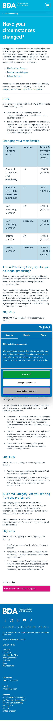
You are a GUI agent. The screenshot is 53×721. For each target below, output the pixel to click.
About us (6, 649)
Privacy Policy (27, 627)
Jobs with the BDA (10, 655)
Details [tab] (26, 335)
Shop (5, 663)
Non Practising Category (17, 68)
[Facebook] (5, 620)
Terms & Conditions (41, 627)
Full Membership (11, 14)
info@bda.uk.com (10, 689)
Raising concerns (10, 658)
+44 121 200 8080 (10, 680)
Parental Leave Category (17, 72)
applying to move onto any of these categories (22, 89)
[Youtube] (24, 620)
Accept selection (25, 382)
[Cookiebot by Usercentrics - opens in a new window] (39, 328)
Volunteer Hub (8, 666)
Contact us (7, 652)
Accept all (26, 374)
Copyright (17, 627)
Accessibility (7, 627)
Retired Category (14, 76)
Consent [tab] (9, 335)
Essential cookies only (26, 391)
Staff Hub (6, 660)
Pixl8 (23, 639)
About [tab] (43, 335)
